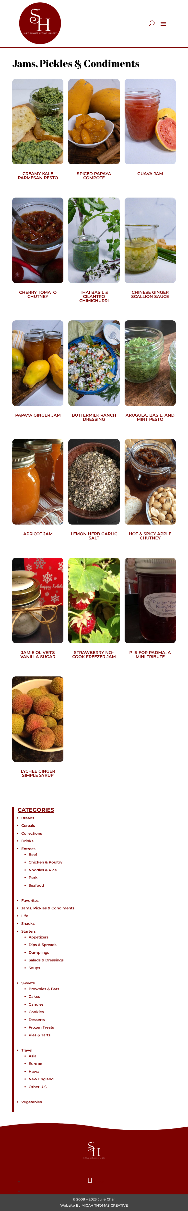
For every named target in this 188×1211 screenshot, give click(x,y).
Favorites (30, 900)
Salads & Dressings (46, 960)
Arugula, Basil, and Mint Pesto (150, 417)
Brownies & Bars (44, 989)
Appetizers (38, 937)
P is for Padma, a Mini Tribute (150, 654)
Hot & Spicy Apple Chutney (150, 535)
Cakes (34, 996)
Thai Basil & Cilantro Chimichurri (94, 296)
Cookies (36, 1012)
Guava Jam (150, 173)
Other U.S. (38, 1087)
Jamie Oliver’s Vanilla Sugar (37, 654)
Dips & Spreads (43, 944)
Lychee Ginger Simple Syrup (38, 773)
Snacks (28, 923)
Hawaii (35, 1071)
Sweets (28, 983)
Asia (32, 1056)
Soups (34, 968)
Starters (28, 931)
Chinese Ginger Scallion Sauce (150, 294)
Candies (36, 1004)
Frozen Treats (41, 1027)
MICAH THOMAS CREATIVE (105, 1205)
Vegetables (31, 1102)
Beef (33, 854)
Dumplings (39, 952)
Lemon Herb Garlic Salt (94, 535)
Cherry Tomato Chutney (38, 294)
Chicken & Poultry (45, 862)
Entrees (28, 848)
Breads (27, 818)
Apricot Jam (38, 533)
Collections (31, 833)
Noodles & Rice (43, 870)
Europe (35, 1063)
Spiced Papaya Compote (94, 175)
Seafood (36, 885)
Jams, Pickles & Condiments (47, 908)
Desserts (37, 1019)
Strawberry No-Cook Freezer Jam (94, 654)
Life (24, 916)
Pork (33, 877)
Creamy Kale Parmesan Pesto (38, 175)
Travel (26, 1050)
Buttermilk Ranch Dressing (94, 417)
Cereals (28, 825)
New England (41, 1079)
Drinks (27, 841)
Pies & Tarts (39, 1035)
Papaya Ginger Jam (38, 415)
